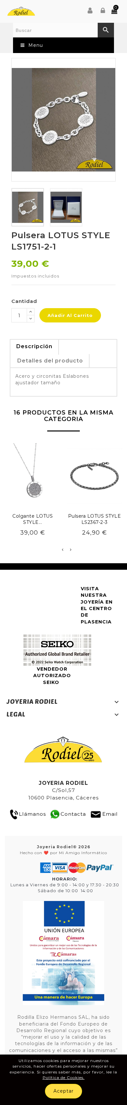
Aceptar (63, 1091)
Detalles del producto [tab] (50, 361)
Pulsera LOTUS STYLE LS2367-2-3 (94, 519)
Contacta (73, 814)
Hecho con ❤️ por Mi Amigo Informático (63, 849)
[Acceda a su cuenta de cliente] (103, 11)
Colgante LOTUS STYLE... (32, 519)
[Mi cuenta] (90, 11)
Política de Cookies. (64, 1077)
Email (110, 814)
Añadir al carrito (70, 315)
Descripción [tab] (34, 346)
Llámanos (32, 814)
